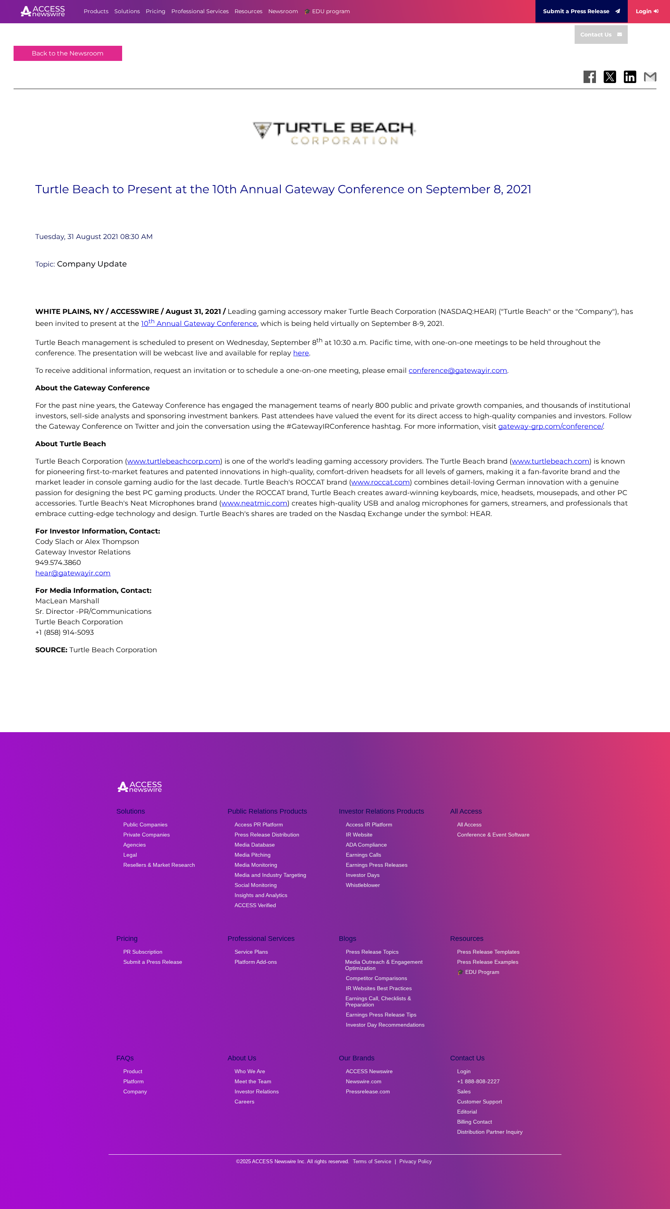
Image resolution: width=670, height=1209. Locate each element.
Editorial (467, 1112)
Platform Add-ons (256, 962)
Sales (464, 1091)
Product (132, 1071)
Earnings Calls (363, 855)
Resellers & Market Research (159, 865)
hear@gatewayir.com (73, 573)
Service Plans (251, 952)
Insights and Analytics (261, 895)
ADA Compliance (366, 845)
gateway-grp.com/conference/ (550, 426)
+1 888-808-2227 (478, 1081)
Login (644, 11)
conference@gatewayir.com (458, 370)
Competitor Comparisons (376, 978)
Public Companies (145, 824)
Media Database (255, 845)
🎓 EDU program (327, 11)
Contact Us (595, 34)
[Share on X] (610, 77)
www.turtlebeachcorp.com (173, 461)
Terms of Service (372, 1161)
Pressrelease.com (368, 1091)
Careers (244, 1101)
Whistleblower (363, 885)
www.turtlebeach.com (550, 461)
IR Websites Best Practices (379, 988)
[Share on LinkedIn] (630, 77)
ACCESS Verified (255, 905)
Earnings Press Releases (377, 865)
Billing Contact (474, 1122)
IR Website (359, 834)
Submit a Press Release (576, 11)
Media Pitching (253, 855)
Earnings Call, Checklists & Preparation (378, 1001)
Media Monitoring (256, 865)
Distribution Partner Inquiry (490, 1132)
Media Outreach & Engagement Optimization (384, 965)
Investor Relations (257, 1091)
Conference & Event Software (493, 834)
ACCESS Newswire (369, 1071)
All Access (469, 824)
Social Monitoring (256, 885)
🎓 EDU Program (478, 972)
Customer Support (479, 1101)
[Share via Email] (650, 77)
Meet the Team (253, 1081)
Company (135, 1091)
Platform (133, 1081)
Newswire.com (364, 1081)
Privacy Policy (415, 1161)
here (301, 353)
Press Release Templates (488, 952)
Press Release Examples (487, 962)
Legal (130, 855)
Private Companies (146, 834)
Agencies (134, 845)
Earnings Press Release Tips (381, 1015)
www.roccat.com (380, 482)
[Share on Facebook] (590, 77)
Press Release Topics (372, 952)
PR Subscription (142, 952)
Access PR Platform (259, 824)
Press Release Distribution (267, 834)
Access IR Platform (369, 824)
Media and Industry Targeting (270, 875)
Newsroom (283, 11)
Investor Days (363, 875)
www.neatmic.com (254, 503)
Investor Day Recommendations (385, 1025)
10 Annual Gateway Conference (199, 323)
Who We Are (250, 1071)
